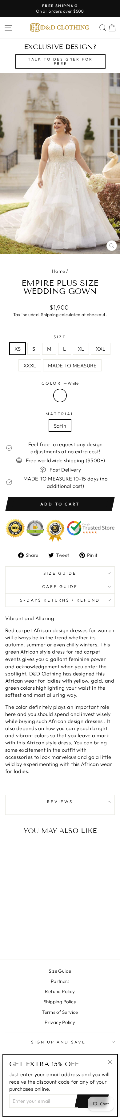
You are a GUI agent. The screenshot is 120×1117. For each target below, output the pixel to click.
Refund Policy (60, 991)
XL (81, 348)
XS (17, 348)
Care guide (60, 586)
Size (60, 336)
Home (58, 271)
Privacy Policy (60, 1022)
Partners (60, 981)
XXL (100, 348)
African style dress (43, 651)
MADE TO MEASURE (72, 365)
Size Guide (60, 573)
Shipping (49, 314)
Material (60, 413)
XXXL (29, 365)
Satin (60, 425)
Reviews (60, 801)
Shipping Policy (60, 1002)
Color (60, 383)
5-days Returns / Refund (60, 600)
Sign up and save (58, 1041)
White (60, 395)
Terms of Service (60, 1012)
